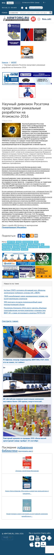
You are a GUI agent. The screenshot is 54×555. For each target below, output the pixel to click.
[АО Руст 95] (43, 259)
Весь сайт (46, 19)
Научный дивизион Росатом (11, 244)
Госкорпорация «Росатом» (14, 227)
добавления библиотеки (17, 449)
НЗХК (36, 242)
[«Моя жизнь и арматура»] (27, 482)
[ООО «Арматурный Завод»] (14, 34)
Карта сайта (46, 533)
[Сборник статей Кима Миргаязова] (27, 462)
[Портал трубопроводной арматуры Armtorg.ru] (16, 19)
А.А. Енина (24, 249)
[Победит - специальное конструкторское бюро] (40, 34)
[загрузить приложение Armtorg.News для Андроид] (22, 8)
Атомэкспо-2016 (27, 242)
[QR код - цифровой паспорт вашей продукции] (44, 272)
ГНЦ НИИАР (6, 249)
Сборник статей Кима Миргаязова (27, 471)
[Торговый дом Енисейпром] (18, 259)
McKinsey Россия (32, 247)
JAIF (42, 244)
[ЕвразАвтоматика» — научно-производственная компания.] (27, 272)
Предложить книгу (26, 451)
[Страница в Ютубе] (37, 537)
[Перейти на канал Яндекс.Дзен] (37, 544)
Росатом (18, 242)
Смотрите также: (10, 321)
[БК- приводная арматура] (27, 52)
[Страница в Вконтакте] (31, 537)
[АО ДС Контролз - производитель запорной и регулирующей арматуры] (27, 34)
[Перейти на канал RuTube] (43, 544)
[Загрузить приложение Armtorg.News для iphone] (31, 544)
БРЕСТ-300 (11, 242)
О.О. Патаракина (44, 247)
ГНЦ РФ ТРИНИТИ (33, 244)
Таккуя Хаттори (7, 247)
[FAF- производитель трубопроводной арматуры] (10, 78)
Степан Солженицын (19, 247)
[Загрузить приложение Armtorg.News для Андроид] (49, 537)
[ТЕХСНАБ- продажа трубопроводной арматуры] (35, 78)
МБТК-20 (23, 244)
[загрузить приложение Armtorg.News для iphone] (26, 8)
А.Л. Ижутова (15, 249)
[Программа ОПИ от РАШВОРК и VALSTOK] (27, 91)
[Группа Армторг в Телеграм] (43, 537)
